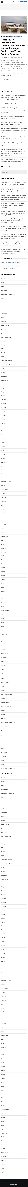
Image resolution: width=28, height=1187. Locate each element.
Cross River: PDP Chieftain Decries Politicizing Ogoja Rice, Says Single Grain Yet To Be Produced (13, 190)
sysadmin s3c (6, 57)
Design (3, 388)
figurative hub (4, 203)
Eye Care (3, 419)
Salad (2, 599)
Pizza (2, 560)
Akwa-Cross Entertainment (8, 294)
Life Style (3, 497)
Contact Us (4, 731)
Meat (2, 509)
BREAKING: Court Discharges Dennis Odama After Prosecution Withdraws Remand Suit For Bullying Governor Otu (14, 110)
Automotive (4, 313)
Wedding (3, 661)
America (3, 298)
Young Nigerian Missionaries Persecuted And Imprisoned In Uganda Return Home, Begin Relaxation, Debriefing (13, 197)
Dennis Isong (4, 380)
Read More (6, 79)
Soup (2, 622)
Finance (3, 435)
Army (2, 310)
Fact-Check (4, 423)
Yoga (2, 673)
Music (2, 528)
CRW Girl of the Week (6, 364)
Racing (2, 583)
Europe (3, 411)
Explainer (3, 415)
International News (6, 481)
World (2, 669)
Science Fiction (5, 610)
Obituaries (3, 548)
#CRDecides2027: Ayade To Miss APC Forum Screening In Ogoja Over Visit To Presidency (14, 228)
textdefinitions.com (6, 226)
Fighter (3, 431)
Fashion (3, 427)
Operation (3, 552)
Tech (2, 630)
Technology (4, 634)
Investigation (4, 489)
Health (2, 470)
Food (2, 442)
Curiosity (3, 372)
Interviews (3, 485)
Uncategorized (5, 653)
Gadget (3, 458)
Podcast (3, 567)
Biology (3, 317)
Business (3, 329)
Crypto (2, 368)
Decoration (4, 376)
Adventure (3, 286)
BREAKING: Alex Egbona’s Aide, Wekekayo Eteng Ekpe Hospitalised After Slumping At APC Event (13, 213)
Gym (2, 466)
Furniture (3, 454)
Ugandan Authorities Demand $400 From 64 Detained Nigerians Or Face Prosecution (13, 205)
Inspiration (3, 478)
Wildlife (3, 665)
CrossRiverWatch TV (6, 360)
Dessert (3, 395)
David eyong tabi (5, 211)
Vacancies (3, 657)
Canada (3, 341)
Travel (2, 646)
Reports (3, 591)
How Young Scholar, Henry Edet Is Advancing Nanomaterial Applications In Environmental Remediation (13, 236)
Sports (2, 626)
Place (2, 564)
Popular (3, 579)
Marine (2, 505)
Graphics (3, 462)
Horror (2, 474)
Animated (3, 306)
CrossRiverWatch (20, 2)
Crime (2, 356)
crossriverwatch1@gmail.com (12, 262)
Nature (2, 540)
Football (3, 446)
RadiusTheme (15, 1184)
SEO (2, 614)
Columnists (4, 349)
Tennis (2, 638)
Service (3, 618)
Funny (2, 450)
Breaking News (5, 325)
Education (3, 407)
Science (3, 603)
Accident (3, 278)
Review (3, 595)
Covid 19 (3, 353)
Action (2, 282)
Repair (2, 587)
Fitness (3, 438)
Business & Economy (6, 337)
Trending (3, 649)
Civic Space (4, 345)
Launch (3, 493)
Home (2, 678)
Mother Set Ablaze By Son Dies (9, 104)
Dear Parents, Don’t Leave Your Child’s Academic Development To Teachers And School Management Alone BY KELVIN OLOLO (13, 98)
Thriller (2, 642)
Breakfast (3, 321)
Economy (3, 399)
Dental (2, 384)
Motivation (3, 524)
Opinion (3, 556)
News (2, 544)
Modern (3, 517)
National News (5, 536)
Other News (4, 698)
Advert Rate (4, 726)
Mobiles (3, 513)
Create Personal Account (7, 188)
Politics (3, 575)
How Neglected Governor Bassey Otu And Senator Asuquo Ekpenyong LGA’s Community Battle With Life (14, 130)
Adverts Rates (4, 290)
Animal (2, 302)
